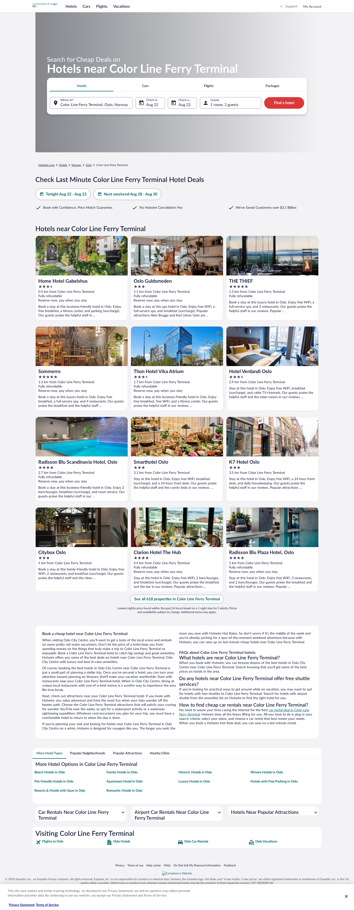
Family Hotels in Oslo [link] (122, 772)
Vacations (121, 6)
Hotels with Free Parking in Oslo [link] (274, 781)
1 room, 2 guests (224, 105)
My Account (312, 6)
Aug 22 (152, 105)
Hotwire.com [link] (46, 165)
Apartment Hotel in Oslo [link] (124, 781)
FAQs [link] (167, 865)
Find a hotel (284, 103)
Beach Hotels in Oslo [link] (49, 772)
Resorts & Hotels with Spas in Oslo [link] (59, 790)
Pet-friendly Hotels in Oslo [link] (53, 781)
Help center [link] (153, 865)
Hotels (71, 6)
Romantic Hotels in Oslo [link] (124, 790)
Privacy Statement (22, 905)
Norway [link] (76, 165)
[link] (70, 842)
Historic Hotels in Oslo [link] (195, 772)
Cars (86, 6)
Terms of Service (47, 905)
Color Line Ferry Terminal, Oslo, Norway (94, 105)
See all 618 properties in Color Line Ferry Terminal (177, 599)
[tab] (81, 86)
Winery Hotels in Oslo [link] (266, 772)
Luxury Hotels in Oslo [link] (194, 781)
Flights (101, 6)
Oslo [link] (89, 165)
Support (291, 6)
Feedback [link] (230, 865)
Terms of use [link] (135, 865)
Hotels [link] (63, 165)
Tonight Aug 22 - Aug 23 (66, 194)
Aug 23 (184, 105)
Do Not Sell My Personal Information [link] (197, 865)
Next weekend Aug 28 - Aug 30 (130, 194)
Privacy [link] (120, 865)
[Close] (346, 896)
